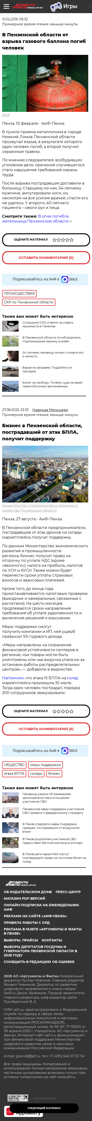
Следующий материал (44, 1108)
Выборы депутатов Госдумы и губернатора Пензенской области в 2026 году (40, 951)
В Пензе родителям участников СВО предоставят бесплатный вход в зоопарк (52, 841)
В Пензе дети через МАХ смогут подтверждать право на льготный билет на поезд (54, 857)
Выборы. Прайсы (21, 940)
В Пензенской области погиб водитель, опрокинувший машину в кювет (51, 339)
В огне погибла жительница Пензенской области (35, 218)
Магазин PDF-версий (24, 898)
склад (72, 678)
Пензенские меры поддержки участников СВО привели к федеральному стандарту (53, 811)
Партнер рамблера (44, 1098)
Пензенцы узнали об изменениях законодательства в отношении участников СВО (46, 797)
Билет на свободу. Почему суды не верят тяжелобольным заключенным (52, 384)
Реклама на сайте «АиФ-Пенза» (35, 916)
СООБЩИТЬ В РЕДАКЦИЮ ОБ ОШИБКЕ (39, 962)
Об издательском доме (28, 892)
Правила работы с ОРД (27, 923)
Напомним (13, 678)
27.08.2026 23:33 (15, 410)
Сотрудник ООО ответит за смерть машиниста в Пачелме (47, 324)
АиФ (6, 115)
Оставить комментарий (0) (46, 258)
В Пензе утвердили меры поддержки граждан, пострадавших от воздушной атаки (50, 827)
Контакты (52, 940)
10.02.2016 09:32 (15, 19)
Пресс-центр (68, 892)
